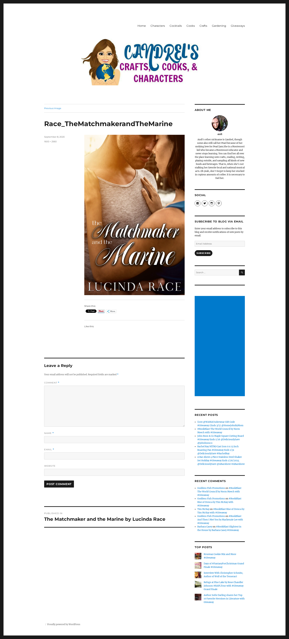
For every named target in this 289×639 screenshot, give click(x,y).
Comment (51, 382)
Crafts (203, 25)
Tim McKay (203, 509)
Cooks (190, 25)
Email (49, 449)
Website (50, 465)
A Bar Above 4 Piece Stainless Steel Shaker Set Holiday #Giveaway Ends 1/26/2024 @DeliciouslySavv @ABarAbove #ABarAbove (221, 460)
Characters (158, 25)
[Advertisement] (220, 346)
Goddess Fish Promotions (211, 488)
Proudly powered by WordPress (63, 624)
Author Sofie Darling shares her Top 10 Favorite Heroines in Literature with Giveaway (224, 599)
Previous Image (52, 108)
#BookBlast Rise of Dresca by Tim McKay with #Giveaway (219, 502)
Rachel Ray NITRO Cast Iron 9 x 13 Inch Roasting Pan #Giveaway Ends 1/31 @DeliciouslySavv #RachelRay (218, 450)
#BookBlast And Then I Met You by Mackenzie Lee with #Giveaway (220, 520)
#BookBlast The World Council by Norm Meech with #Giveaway (219, 492)
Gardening (219, 25)
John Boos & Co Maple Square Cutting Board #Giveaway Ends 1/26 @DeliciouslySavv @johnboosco (220, 439)
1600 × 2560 (50, 141)
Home (141, 25)
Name (49, 433)
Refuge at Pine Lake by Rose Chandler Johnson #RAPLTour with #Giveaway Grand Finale (224, 586)
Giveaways (238, 25)
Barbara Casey (204, 526)
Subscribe (204, 253)
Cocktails (176, 25)
